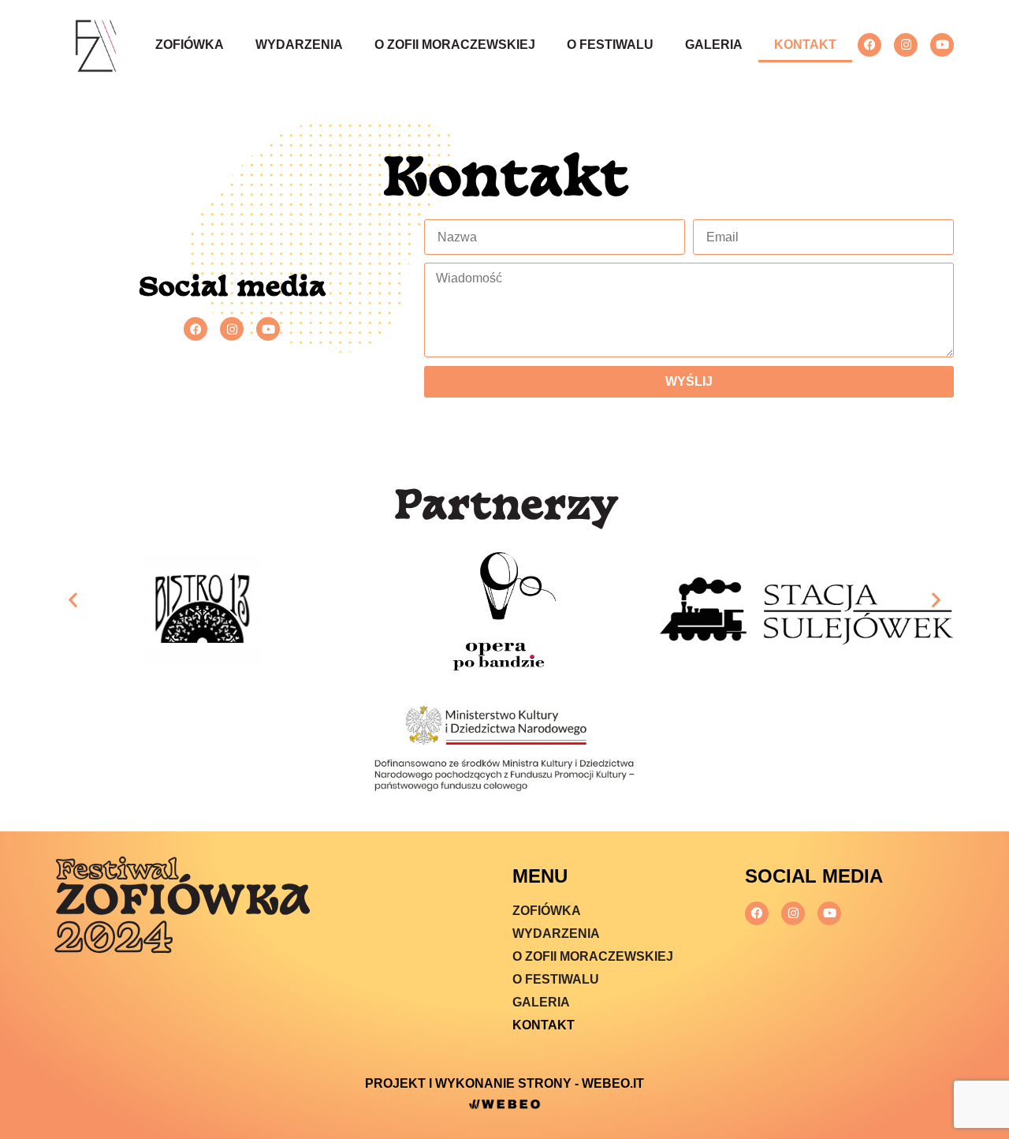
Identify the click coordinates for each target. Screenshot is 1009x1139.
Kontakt (805, 44)
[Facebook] (869, 45)
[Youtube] (942, 45)
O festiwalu (610, 44)
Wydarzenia (299, 44)
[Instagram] (906, 45)
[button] (73, 599)
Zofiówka (189, 44)
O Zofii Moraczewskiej (454, 44)
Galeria (714, 44)
